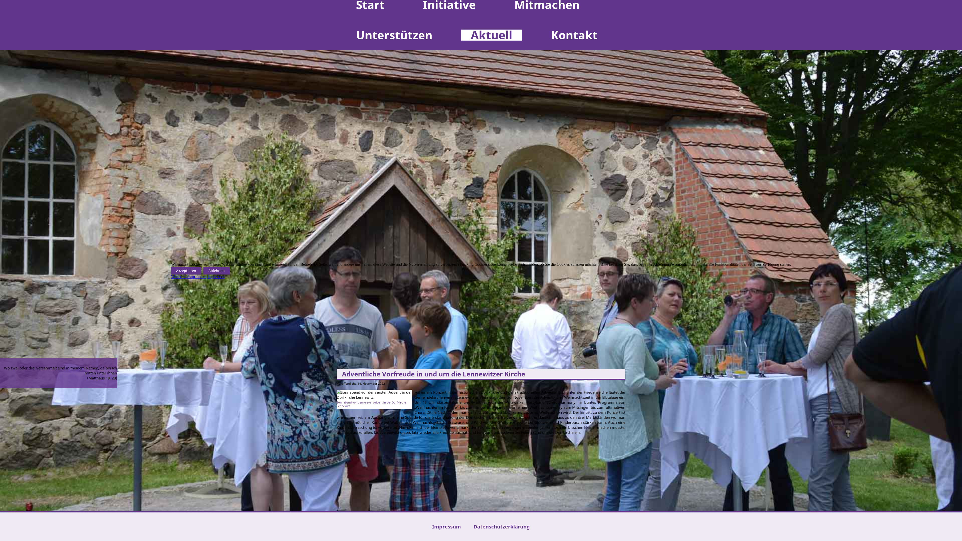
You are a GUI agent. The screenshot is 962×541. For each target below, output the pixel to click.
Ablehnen (216, 270)
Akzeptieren (186, 270)
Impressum (216, 277)
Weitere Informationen (188, 277)
